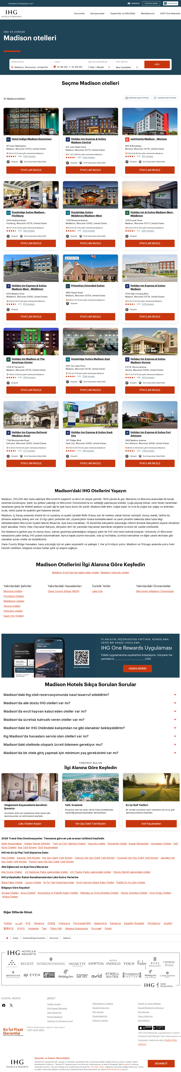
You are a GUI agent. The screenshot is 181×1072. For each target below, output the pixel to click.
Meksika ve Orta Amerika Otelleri (99, 892)
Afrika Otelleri (10, 896)
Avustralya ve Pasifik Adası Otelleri (58, 892)
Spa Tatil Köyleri (27, 847)
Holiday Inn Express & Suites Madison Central (88, 141)
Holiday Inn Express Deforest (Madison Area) (29, 434)
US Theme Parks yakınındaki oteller (90, 872)
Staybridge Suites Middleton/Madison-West (86, 214)
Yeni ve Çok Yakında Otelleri (69, 843)
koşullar (126, 1064)
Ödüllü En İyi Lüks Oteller (130, 882)
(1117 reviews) (29, 451)
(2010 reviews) (148, 377)
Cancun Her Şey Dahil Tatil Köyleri (95, 857)
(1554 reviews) (29, 377)
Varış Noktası (17, 62)
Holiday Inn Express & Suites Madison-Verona (148, 361)
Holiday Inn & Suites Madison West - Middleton (152, 214)
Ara (157, 64)
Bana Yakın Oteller (12, 882)
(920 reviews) (29, 231)
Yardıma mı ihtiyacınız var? (21, 4)
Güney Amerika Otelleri (134, 892)
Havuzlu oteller (96, 843)
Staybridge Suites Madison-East (90, 359)
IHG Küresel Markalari (57, 1008)
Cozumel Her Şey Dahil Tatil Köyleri (137, 857)
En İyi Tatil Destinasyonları (58, 882)
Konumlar (79, 13)
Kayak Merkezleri (139, 843)
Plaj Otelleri (8, 857)
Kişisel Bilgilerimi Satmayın (151, 1007)
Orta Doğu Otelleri (160, 892)
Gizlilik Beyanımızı (113, 1069)
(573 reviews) (29, 304)
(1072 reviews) (89, 231)
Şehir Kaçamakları (11, 843)
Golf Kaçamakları (48, 847)
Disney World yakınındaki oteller (131, 872)
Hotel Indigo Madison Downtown (32, 139)
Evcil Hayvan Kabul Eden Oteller (95, 882)
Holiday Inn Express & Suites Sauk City (92, 434)
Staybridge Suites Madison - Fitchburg (29, 214)
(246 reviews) (88, 451)
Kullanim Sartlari (100, 1020)
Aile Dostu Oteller (11, 872)
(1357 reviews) (29, 156)
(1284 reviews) (88, 376)
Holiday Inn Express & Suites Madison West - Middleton (29, 287)
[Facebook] (4, 1005)
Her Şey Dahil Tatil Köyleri (57, 857)
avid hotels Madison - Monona (149, 139)
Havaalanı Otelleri (161, 843)
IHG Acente (97, 1011)
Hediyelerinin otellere (102, 1003)
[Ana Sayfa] (7, 938)
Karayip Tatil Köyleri (28, 857)
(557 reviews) (147, 156)
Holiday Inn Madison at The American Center (28, 361)
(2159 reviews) (89, 157)
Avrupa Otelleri (10, 892)
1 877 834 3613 (35, 1030)
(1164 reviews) (148, 451)
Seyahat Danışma (100, 1007)
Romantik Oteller (117, 843)
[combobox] (31, 67)
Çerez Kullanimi (145, 1016)
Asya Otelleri (28, 892)
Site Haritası (143, 1011)
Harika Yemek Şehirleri (37, 843)
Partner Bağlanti (54, 1016)
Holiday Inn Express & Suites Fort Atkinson (151, 434)
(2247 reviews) (148, 231)
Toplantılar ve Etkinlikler (122, 13)
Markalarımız (148, 13)
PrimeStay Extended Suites (87, 285)
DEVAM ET (161, 1063)
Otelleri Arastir (54, 1004)
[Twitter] (11, 1005)
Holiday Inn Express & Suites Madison (148, 287)
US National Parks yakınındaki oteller (46, 872)
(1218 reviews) (148, 304)
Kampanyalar (97, 13)
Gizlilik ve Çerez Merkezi (149, 1003)
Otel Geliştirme (54, 1012)
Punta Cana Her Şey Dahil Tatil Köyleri (51, 861)
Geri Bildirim (144, 1020)
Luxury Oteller (33, 882)
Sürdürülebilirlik (99, 1016)
